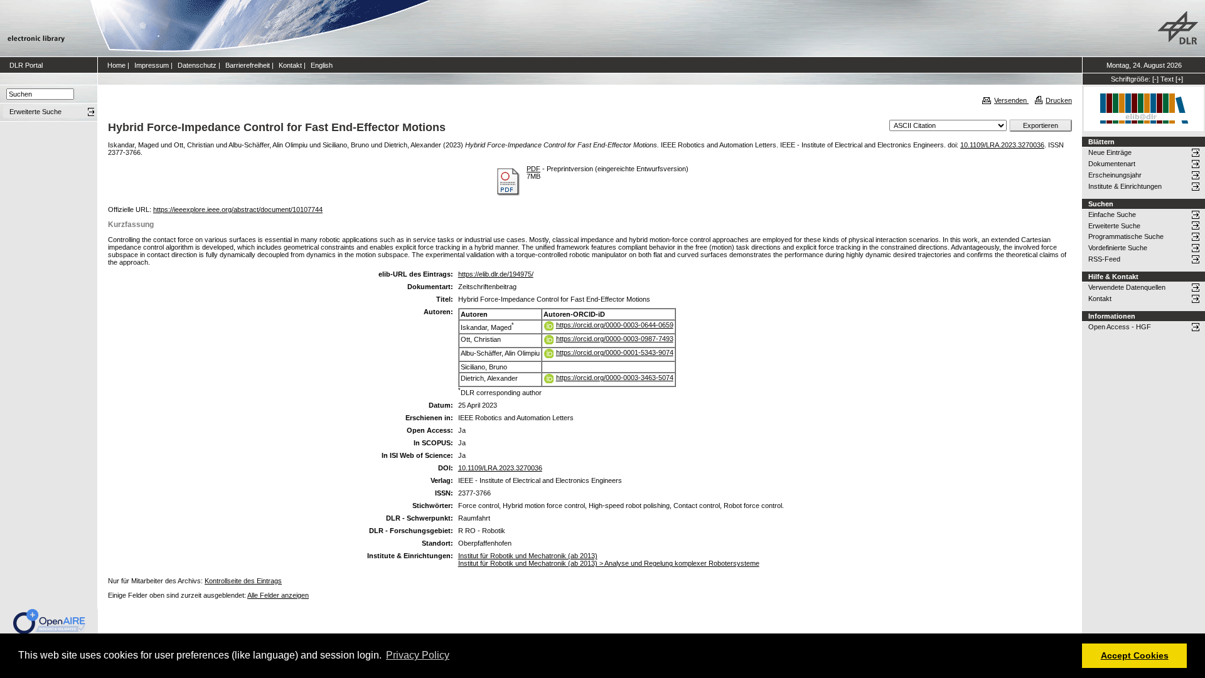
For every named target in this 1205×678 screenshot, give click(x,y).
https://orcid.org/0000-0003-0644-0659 (614, 325)
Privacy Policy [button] (417, 655)
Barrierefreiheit (247, 65)
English (322, 65)
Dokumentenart (1111, 163)
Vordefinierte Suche (1117, 248)
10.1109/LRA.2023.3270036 (1002, 145)
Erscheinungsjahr (1115, 175)
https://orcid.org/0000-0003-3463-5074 (614, 377)
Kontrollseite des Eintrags (243, 581)
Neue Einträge (1110, 152)
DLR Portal (26, 65)
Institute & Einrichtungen (1125, 186)
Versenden (1011, 100)
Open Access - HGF (1119, 327)
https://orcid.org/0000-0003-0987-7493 (614, 338)
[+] (1179, 79)
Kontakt (290, 65)
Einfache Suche (1112, 214)
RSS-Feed (1104, 259)
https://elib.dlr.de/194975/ (495, 274)
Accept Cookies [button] (1135, 655)
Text (1167, 79)
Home (116, 65)
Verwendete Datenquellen (1126, 287)
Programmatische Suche (1126, 236)
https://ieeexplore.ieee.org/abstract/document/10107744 (238, 209)
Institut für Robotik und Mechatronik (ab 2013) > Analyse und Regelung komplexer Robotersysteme (608, 563)
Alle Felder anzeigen (278, 595)
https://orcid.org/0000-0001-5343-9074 (614, 352)
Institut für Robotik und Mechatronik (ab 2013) (527, 555)
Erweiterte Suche (1114, 226)
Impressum (151, 65)
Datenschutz (197, 65)
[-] (1155, 79)
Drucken (1059, 100)
